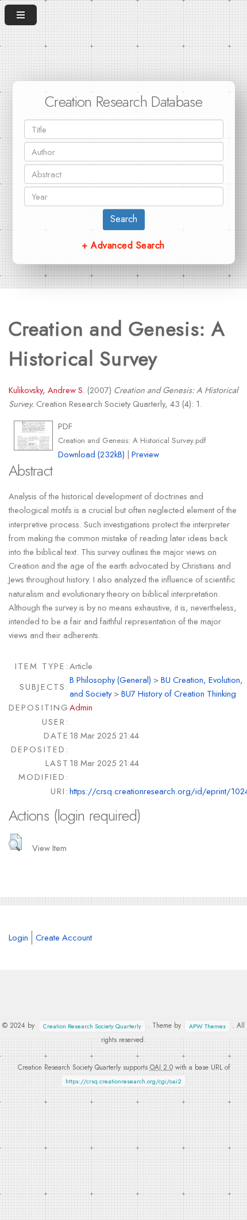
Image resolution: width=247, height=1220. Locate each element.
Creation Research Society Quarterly (92, 1025)
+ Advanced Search (123, 245)
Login (18, 937)
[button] (15, 842)
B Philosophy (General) (110, 680)
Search (123, 219)
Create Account (64, 937)
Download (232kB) (91, 454)
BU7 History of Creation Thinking (178, 693)
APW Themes (207, 1025)
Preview (145, 454)
